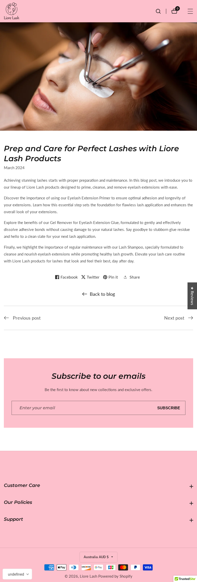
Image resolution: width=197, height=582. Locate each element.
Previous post (27, 318)
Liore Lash (88, 576)
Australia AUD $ (97, 557)
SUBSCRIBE (168, 408)
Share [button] (135, 276)
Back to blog (102, 294)
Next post (174, 318)
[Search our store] (161, 11)
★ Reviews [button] (192, 296)
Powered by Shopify (115, 576)
